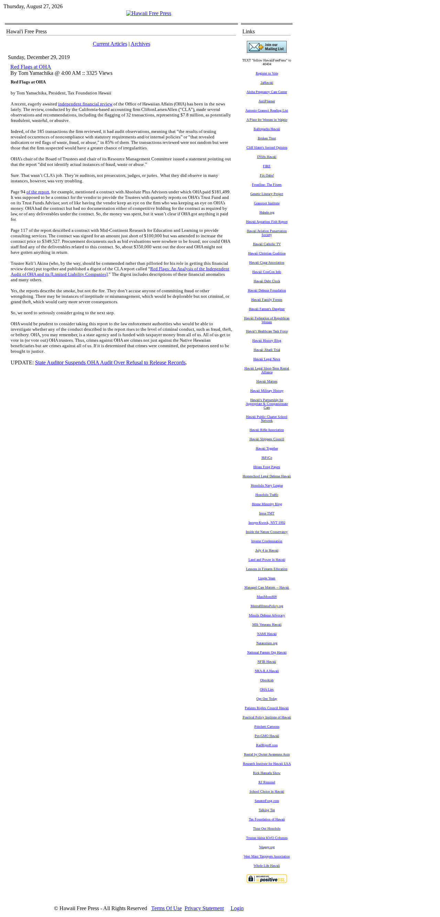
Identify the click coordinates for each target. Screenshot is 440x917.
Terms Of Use (166, 908)
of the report (37, 191)
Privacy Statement (204, 908)
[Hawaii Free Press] (148, 13)
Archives (140, 44)
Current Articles (110, 44)
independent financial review (85, 103)
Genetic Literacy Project (266, 194)
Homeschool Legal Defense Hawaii (267, 476)
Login (237, 908)
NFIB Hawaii (266, 662)
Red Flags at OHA (30, 67)
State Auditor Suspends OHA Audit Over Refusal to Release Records (110, 362)
